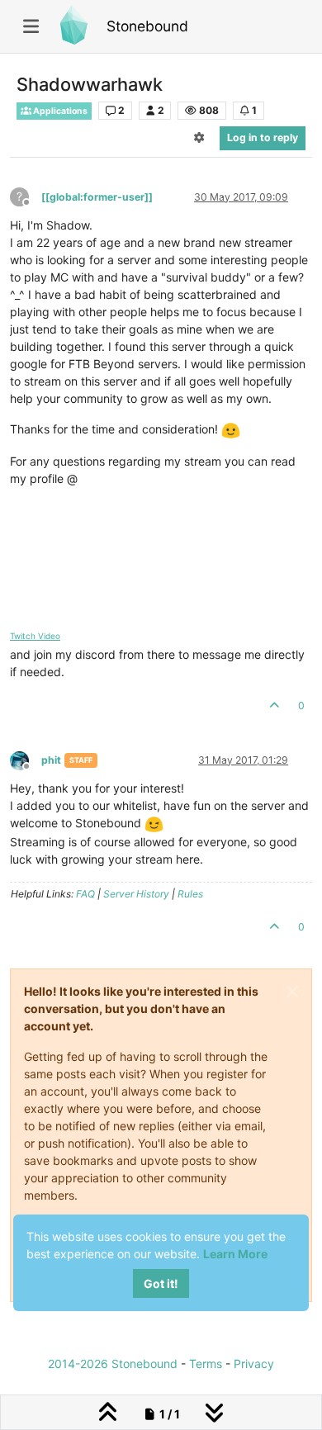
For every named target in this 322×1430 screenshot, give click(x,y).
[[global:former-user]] (97, 197)
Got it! (161, 1283)
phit (51, 760)
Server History (136, 894)
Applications (59, 111)
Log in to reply (262, 137)
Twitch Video (35, 636)
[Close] (292, 991)
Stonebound (147, 26)
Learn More (235, 1254)
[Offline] (25, 759)
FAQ (85, 894)
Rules (190, 894)
